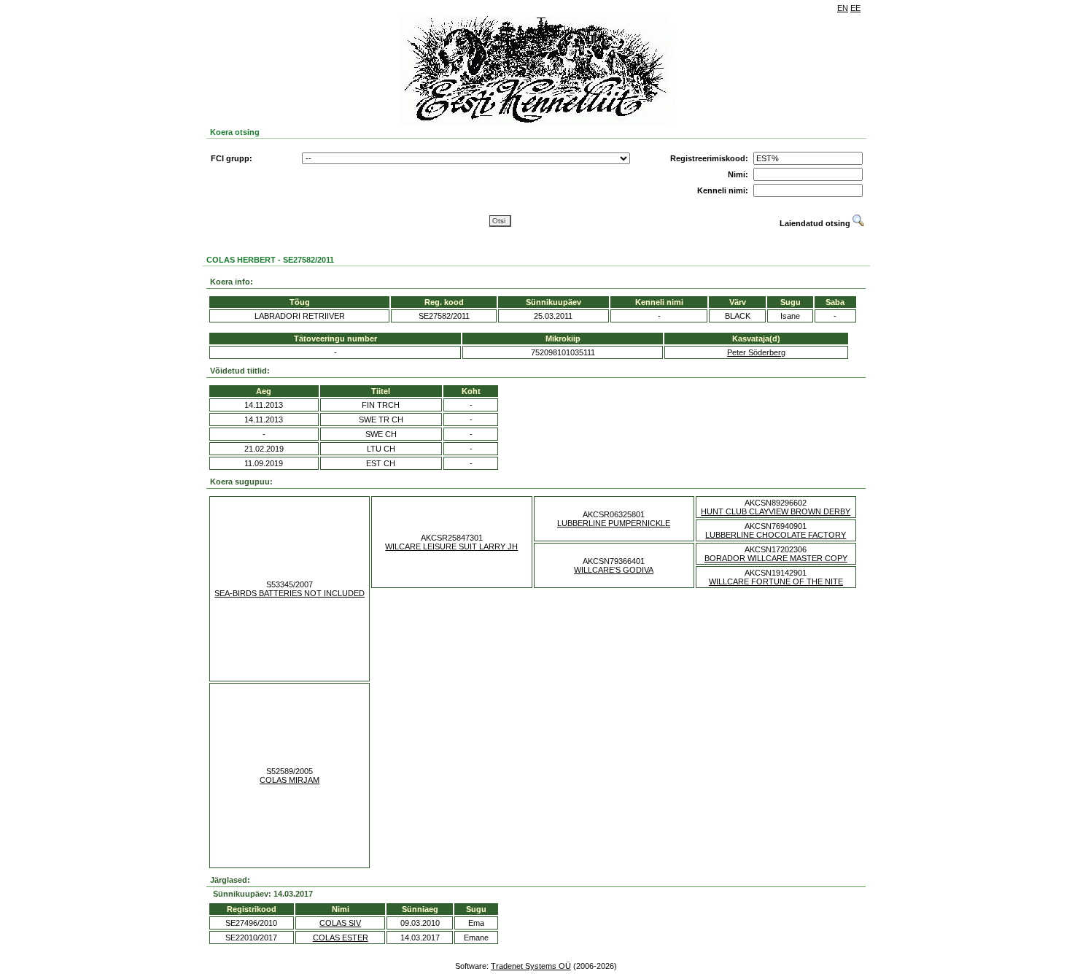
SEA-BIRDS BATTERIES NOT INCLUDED (289, 593)
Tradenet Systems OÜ (531, 966)
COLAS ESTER (340, 937)
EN (842, 8)
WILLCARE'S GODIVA (613, 569)
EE (855, 8)
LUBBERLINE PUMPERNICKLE (613, 523)
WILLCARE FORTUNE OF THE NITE (776, 581)
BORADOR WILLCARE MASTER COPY (775, 558)
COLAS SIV (340, 923)
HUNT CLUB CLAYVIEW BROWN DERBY (775, 511)
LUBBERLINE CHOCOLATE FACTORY (775, 534)
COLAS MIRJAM (289, 780)
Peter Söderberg (756, 352)
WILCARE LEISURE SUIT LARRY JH (451, 546)
